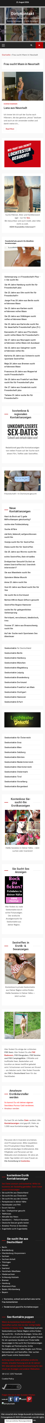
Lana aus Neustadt (22, 86)
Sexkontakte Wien (13, 747)
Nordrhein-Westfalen (11, 1271)
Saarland (6, 1268)
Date (26, 1120)
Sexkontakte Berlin (13, 653)
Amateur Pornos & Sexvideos (14, 1226)
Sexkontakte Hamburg (15, 658)
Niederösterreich (25, 762)
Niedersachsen (8, 1274)
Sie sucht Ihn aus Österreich (14, 1196)
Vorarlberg (22, 781)
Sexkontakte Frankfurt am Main (19, 687)
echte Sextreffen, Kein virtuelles (19, 557)
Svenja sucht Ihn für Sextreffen (19, 542)
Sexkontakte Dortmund (15, 682)
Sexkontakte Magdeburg (16, 668)
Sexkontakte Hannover (15, 697)
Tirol (19, 777)
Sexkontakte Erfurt (13, 702)
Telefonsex (6, 1214)
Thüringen (6, 1262)
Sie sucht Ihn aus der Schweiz (15, 1199)
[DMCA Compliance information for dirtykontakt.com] (11, 1387)
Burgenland (22, 786)
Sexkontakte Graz (13, 742)
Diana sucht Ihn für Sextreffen (18, 547)
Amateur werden (11, 1109)
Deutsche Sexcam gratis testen (15, 1223)
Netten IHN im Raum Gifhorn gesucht (21, 600)
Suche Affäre (10, 529)
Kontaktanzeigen (10, 104)
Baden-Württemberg (11, 1289)
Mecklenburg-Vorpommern (14, 1253)
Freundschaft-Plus (30, 277)
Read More (10, 129)
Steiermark (22, 772)
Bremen (5, 1280)
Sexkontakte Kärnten (14, 757)
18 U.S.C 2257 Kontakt (12, 1374)
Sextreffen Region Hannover (17, 605)
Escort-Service (8, 1208)
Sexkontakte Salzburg (15, 752)
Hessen (5, 1265)
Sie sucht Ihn (12, 280)
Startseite (6, 55)
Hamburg (6, 1283)
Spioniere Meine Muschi (15, 577)
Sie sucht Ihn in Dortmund (16, 595)
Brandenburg (7, 1250)
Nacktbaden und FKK (11, 1205)
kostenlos (25, 1161)
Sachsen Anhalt (8, 1259)
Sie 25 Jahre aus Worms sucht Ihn (20, 552)
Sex (28, 218)
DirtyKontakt (22, 13)
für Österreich (17, 737)
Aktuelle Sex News (10, 1217)
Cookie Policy (8, 1379)
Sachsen (5, 1256)
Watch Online (39, 45)
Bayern (5, 1292)
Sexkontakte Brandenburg (16, 677)
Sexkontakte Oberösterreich (18, 767)
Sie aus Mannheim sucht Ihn (17, 572)
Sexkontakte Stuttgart (15, 692)
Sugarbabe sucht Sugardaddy (14, 1229)
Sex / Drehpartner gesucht (13, 1211)
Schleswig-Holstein (10, 1277)
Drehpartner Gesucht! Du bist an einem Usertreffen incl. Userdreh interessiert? (19, 564)
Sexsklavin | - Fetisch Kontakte (15, 1220)
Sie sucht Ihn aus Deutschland (15, 1193)
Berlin (4, 1247)
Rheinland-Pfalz (9, 1286)
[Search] (31, 45)
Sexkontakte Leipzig (14, 672)
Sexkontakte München (15, 663)
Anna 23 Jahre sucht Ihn (15, 582)
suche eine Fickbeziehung (16, 524)
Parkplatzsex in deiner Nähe (14, 1202)
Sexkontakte (10, 762)
